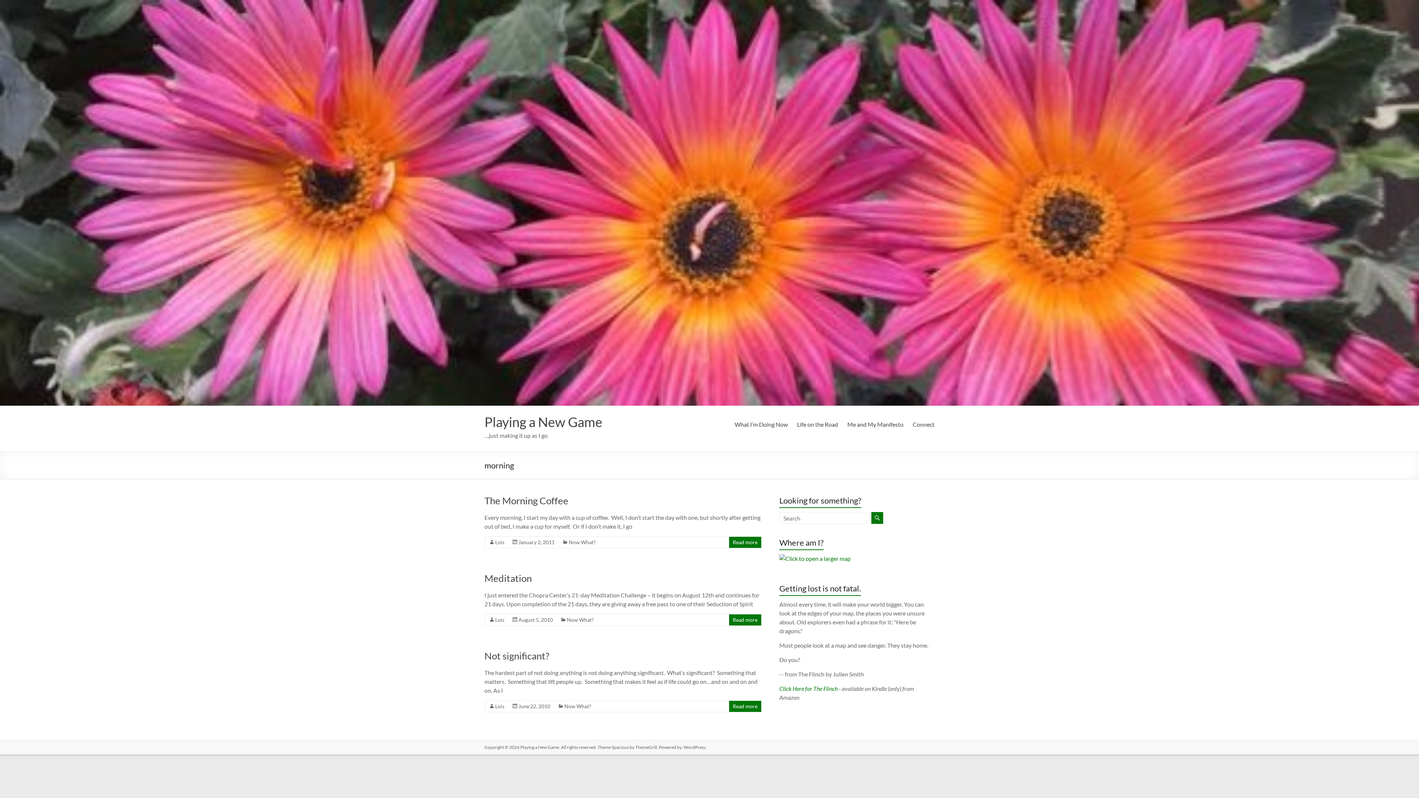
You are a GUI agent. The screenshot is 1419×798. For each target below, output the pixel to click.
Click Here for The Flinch (808, 688)
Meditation (508, 578)
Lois (499, 542)
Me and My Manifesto (875, 424)
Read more (745, 542)
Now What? (582, 542)
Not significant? (516, 656)
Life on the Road (817, 424)
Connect (924, 424)
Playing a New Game (543, 422)
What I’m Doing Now (761, 424)
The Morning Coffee (526, 501)
